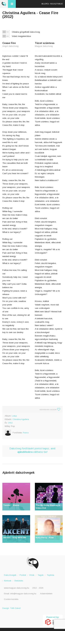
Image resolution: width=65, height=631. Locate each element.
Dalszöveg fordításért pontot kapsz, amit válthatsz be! (32, 450)
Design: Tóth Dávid (11, 608)
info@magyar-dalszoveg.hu (23, 593)
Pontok (23, 575)
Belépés (45, 4)
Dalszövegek (10, 575)
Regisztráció (56, 4)
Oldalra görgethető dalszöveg (26, 32)
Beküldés (19, 581)
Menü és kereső (12, 4)
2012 (10, 423)
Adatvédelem (46, 593)
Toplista (50, 575)
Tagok (41, 575)
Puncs (26, 432)
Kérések (7, 581)
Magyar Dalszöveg (4, 4)
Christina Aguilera (20, 419)
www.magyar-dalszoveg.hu (16, 588)
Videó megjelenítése (21, 36)
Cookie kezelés (11, 599)
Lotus (14, 416)
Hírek (31, 575)
